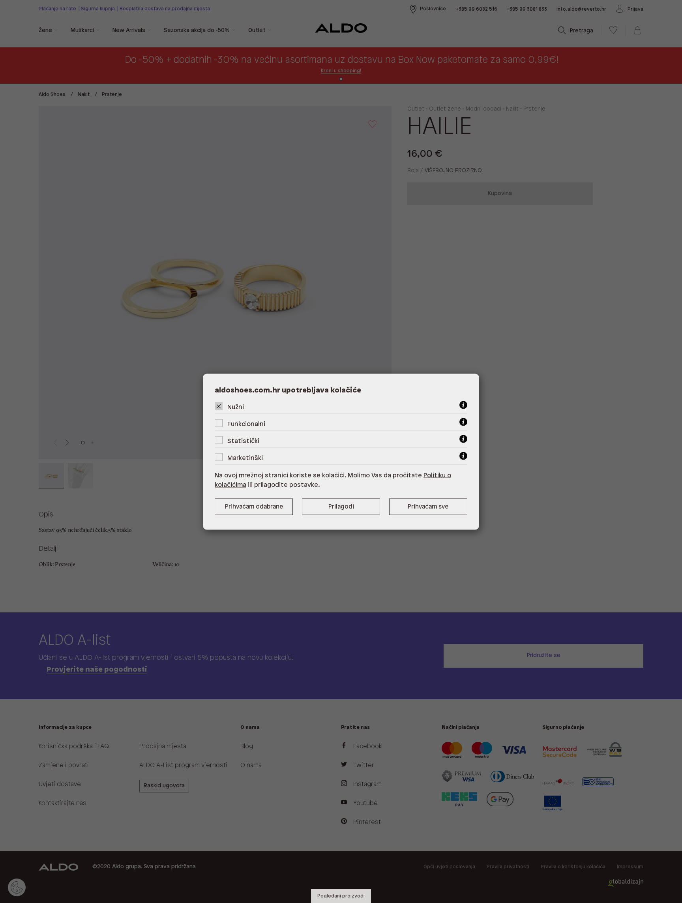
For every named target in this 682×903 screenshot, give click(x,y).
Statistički (243, 440)
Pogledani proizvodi (341, 896)
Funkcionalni (246, 424)
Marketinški (245, 457)
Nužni (235, 407)
